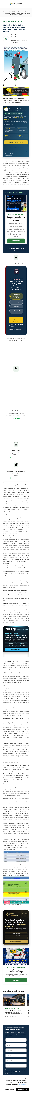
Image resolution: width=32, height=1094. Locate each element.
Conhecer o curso (16, 240)
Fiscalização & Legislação (13, 21)
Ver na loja (16, 980)
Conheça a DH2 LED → (16, 649)
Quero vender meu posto (16, 142)
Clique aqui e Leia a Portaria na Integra (12, 904)
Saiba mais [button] (22, 1084)
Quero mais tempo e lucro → (16, 941)
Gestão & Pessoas (13, 11)
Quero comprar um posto (16, 147)
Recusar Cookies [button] (9, 1089)
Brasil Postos (5, 11)
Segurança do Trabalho (24, 11)
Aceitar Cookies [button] (22, 1089)
